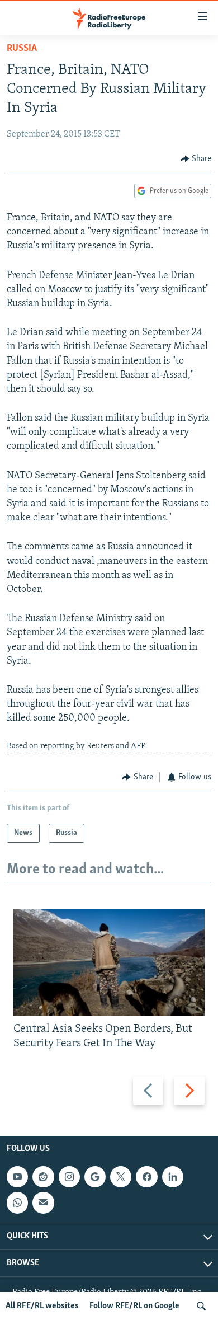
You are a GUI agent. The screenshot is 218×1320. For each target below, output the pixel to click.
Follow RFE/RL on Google (134, 1306)
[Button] (196, 159)
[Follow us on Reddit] (43, 1176)
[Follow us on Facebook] (146, 1176)
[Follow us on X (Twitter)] (120, 1176)
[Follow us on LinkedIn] (172, 1176)
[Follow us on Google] (95, 1176)
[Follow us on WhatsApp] (17, 1203)
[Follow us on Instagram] (69, 1176)
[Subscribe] (43, 1203)
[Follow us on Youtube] (17, 1176)
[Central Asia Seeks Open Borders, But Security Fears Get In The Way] (109, 962)
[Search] (201, 1306)
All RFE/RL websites (42, 1306)
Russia (22, 49)
